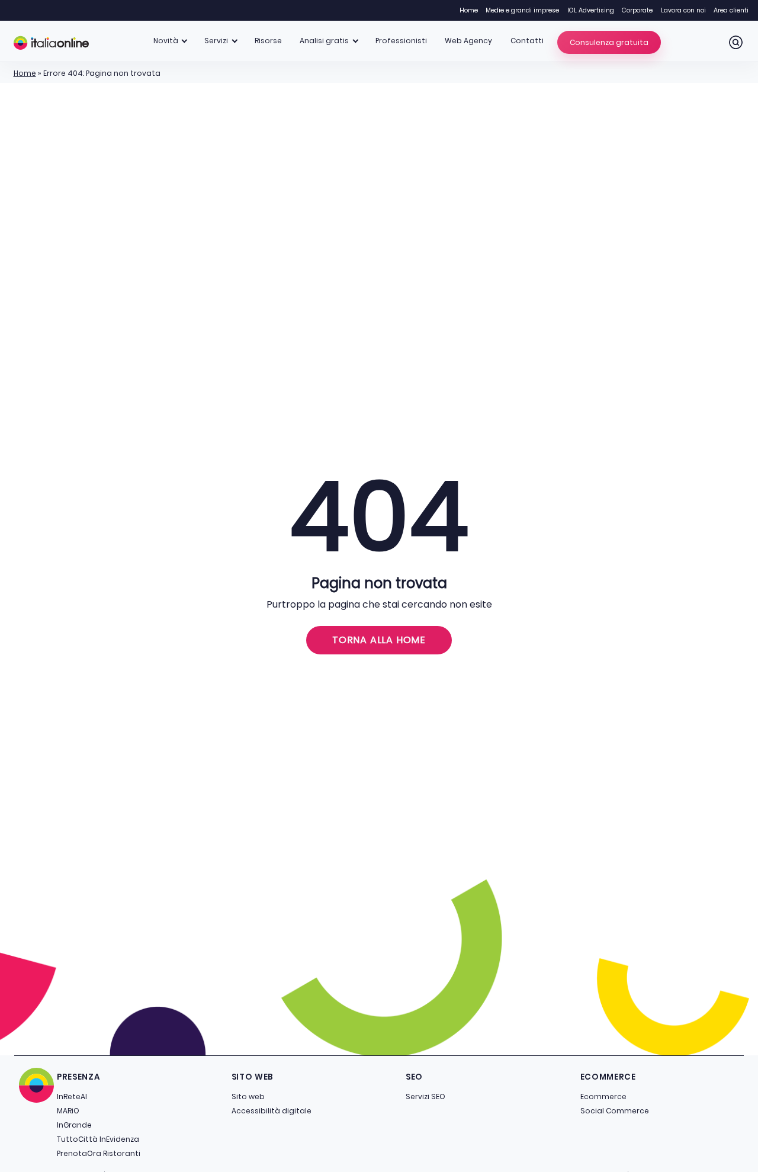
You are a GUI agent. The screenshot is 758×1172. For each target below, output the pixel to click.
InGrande (74, 1125)
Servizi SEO (425, 1096)
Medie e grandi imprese (522, 10)
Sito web (248, 1096)
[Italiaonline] (51, 43)
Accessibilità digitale (271, 1111)
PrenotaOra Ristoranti (98, 1153)
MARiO (68, 1111)
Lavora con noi (683, 10)
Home (469, 10)
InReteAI (72, 1096)
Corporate (637, 10)
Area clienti (731, 10)
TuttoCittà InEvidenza (98, 1139)
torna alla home (379, 640)
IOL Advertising (590, 10)
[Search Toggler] (736, 42)
